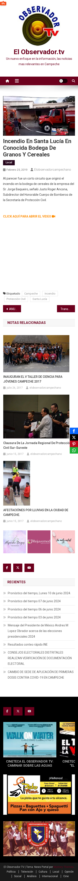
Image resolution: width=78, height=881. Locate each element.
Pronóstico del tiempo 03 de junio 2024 (34, 617)
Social (17, 876)
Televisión (27, 871)
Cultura (43, 871)
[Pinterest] (74, 444)
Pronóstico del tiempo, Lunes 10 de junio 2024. (39, 593)
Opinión (69, 871)
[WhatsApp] (74, 450)
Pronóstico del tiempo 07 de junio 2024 (34, 601)
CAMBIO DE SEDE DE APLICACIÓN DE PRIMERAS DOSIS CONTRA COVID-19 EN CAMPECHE (41, 674)
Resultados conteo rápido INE (28, 644)
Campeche (31, 293)
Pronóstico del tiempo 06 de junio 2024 (34, 609)
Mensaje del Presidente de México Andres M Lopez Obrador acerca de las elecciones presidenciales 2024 (38, 631)
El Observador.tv (39, 52)
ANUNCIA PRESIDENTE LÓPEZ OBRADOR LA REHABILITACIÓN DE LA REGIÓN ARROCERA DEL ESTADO (15, 309)
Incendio (50, 293)
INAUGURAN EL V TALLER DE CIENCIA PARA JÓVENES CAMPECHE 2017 (32, 379)
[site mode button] (63, 81)
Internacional (50, 876)
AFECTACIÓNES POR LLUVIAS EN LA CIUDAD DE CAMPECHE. (35, 512)
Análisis (32, 876)
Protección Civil (16, 299)
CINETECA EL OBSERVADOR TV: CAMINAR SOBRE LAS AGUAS (29, 764)
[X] (74, 437)
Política (11, 871)
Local (9, 162)
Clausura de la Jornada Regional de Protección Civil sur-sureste (37, 445)
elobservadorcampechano (52, 169)
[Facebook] (74, 431)
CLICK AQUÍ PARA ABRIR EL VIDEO (27, 216)
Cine (66, 876)
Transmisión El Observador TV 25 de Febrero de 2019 (67, 309)
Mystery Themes (64, 866)
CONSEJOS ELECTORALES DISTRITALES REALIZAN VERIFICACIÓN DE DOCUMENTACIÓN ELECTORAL (40, 658)
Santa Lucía (39, 299)
